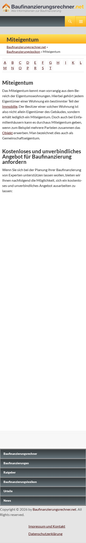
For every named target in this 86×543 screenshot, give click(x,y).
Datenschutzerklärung (45, 534)
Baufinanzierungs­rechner (20, 453)
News (7, 500)
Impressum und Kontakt (46, 526)
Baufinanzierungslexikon (23, 51)
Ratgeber (10, 472)
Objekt (7, 133)
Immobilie (9, 106)
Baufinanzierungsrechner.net (26, 47)
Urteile (8, 491)
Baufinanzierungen (16, 463)
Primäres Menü (80, 21)
